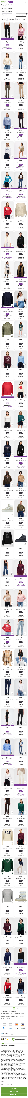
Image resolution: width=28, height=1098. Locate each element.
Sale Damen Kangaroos (18, 1016)
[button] (7, 15)
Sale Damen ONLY (5, 1019)
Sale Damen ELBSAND (6, 1016)
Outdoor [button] (24, 19)
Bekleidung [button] (11, 19)
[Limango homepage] (4, 2)
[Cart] (12, 36)
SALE (5, 19)
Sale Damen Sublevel (19, 1013)
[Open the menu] (1, 5)
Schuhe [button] (18, 19)
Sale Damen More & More (7, 1013)
